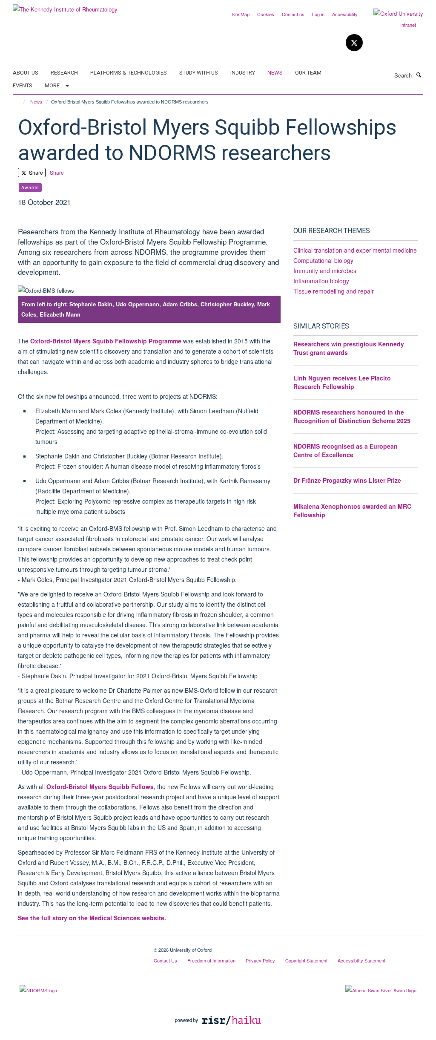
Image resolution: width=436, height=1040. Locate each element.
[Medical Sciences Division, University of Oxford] (77, 947)
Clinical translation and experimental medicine (355, 250)
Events (22, 85)
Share (35, 172)
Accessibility (345, 14)
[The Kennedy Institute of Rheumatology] (65, 6)
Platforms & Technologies (128, 73)
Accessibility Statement (361, 960)
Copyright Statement (306, 960)
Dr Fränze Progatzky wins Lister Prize (347, 480)
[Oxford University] (392, 14)
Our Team (308, 73)
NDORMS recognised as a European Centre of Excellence (345, 450)
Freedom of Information (211, 960)
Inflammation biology (321, 281)
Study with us (198, 73)
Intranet (408, 24)
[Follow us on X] (354, 43)
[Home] (20, 102)
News (275, 73)
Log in (318, 14)
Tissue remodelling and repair (333, 291)
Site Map (241, 14)
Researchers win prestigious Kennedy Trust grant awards (348, 348)
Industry (242, 73)
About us (25, 73)
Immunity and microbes (324, 270)
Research (64, 73)
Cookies (265, 14)
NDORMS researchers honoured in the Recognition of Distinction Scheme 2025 (351, 416)
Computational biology (323, 260)
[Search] (418, 74)
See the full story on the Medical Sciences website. (92, 917)
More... (55, 85)
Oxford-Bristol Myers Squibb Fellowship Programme (105, 341)
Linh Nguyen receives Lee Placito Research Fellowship (342, 382)
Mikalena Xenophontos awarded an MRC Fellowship (352, 510)
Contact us (293, 14)
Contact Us (165, 960)
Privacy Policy (260, 960)
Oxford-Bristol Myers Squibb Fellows (100, 786)
